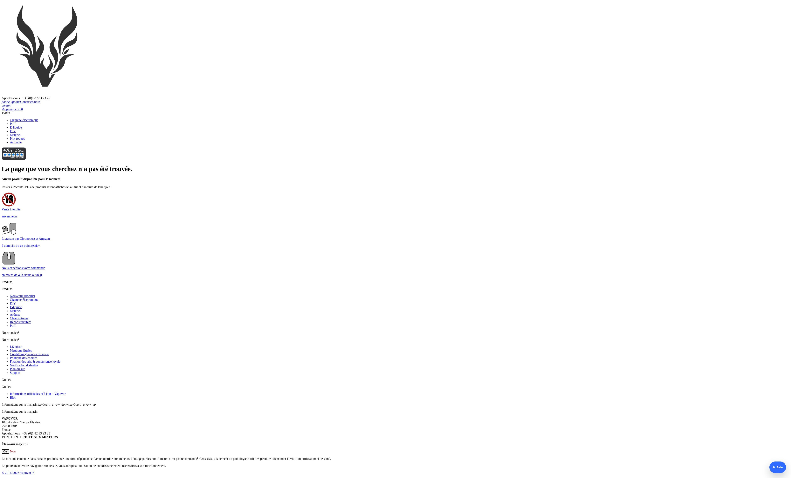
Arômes (15, 314)
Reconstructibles (20, 322)
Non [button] (13, 451)
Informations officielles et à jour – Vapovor (38, 393)
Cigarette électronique (24, 120)
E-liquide (16, 127)
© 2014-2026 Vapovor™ (18, 472)
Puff (12, 123)
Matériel (15, 135)
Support (15, 372)
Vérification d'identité (24, 365)
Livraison (16, 346)
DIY (13, 131)
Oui (5, 451)
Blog (13, 397)
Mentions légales (21, 350)
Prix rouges (17, 138)
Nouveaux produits (22, 296)
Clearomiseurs (19, 318)
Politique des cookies (23, 358)
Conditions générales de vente (29, 354)
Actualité (16, 142)
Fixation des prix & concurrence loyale (35, 361)
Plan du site (17, 369)
